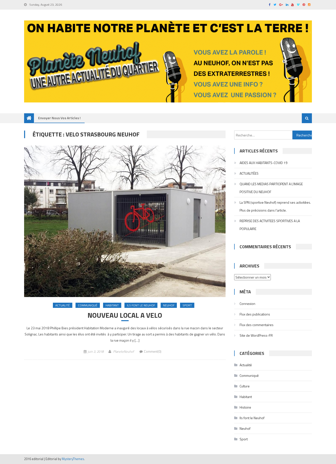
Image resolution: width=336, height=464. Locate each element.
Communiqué (87, 305)
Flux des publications (255, 314)
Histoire (245, 407)
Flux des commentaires (257, 324)
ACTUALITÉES (249, 173)
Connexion (247, 303)
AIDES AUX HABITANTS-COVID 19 (264, 162)
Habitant (112, 305)
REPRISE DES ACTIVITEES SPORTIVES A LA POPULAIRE (270, 224)
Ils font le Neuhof (141, 305)
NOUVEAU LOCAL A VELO (125, 315)
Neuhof (168, 305)
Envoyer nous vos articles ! (59, 117)
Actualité (62, 305)
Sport (187, 305)
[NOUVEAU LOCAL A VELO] (125, 221)
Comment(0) (152, 351)
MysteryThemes (73, 458)
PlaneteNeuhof (123, 351)
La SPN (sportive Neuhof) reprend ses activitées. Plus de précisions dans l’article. (275, 206)
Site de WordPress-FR (256, 335)
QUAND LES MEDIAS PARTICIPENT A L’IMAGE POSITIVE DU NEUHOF (271, 187)
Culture (245, 386)
